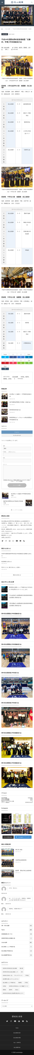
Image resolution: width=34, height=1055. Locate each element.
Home (17, 1027)
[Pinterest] (5, 363)
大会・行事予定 (17, 1042)
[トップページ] (2, 28)
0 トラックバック (17, 435)
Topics (5, 18)
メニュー (2, 2)
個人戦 (21, 968)
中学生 (16, 47)
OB (22, 971)
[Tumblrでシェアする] (5, 369)
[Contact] (20, 541)
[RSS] (24, 541)
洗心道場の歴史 (17, 1037)
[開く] (6, 819)
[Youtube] (17, 541)
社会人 (16, 989)
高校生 (4, 989)
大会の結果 (4, 34)
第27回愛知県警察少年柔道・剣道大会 (19, 402)
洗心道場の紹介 (17, 1032)
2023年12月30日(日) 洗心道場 (10, 968)
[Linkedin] (29, 357)
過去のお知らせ (17, 575)
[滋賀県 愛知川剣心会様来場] (7, 873)
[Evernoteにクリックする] (29, 363)
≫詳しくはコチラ (5, 537)
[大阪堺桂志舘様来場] (7, 863)
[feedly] (19, 1021)
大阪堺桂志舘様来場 (9, 22)
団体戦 (25, 47)
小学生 (9, 378)
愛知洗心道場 (17, 1016)
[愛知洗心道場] (17, 2)
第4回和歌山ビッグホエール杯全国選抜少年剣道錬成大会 (20, 418)
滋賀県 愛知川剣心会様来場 (23, 870)
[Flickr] (13, 541)
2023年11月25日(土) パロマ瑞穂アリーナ (18, 986)
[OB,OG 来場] (7, 853)
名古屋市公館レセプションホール (10, 979)
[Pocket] (13, 363)
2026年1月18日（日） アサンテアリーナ (12, 975)
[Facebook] (13, 357)
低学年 (20, 47)
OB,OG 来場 (18, 849)
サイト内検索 (31, 2)
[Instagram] (10, 541)
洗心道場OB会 (17, 1047)
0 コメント (17, 432)
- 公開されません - (9, 451)
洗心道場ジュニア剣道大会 (9, 982)
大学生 (4, 986)
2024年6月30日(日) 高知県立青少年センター (13, 993)
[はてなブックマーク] (21, 357)
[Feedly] (21, 363)
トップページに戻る (17, 509)
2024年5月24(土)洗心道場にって (10, 971)
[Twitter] (5, 357)
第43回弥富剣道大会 (15, 410)
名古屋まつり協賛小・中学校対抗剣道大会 (20, 395)
